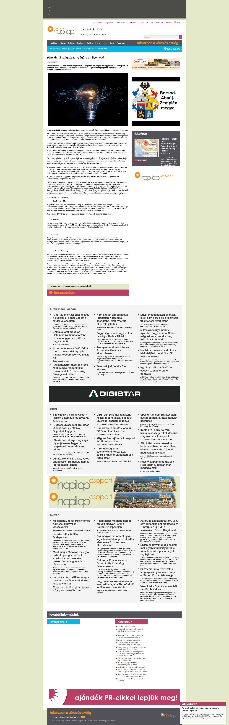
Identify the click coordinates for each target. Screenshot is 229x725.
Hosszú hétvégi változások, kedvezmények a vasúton (127, 664)
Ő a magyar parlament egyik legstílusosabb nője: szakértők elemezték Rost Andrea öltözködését (115, 541)
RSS (178, 23)
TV (152, 23)
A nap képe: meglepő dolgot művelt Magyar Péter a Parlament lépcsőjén (114, 523)
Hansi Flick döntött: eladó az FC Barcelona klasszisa (114, 430)
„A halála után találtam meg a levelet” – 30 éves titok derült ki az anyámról (71, 580)
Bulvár (97, 43)
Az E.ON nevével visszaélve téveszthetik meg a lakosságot (128, 643)
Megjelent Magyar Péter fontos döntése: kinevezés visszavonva (71, 523)
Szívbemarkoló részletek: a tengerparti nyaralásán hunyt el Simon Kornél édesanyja (158, 572)
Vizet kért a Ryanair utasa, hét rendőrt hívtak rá (158, 588)
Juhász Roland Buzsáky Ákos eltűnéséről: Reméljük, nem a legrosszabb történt (71, 461)
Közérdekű (132, 23)
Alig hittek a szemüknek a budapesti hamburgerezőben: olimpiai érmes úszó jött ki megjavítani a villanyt (158, 448)
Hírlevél (169, 23)
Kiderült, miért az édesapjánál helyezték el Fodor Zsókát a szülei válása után (71, 317)
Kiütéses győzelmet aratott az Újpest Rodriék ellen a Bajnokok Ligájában (71, 428)
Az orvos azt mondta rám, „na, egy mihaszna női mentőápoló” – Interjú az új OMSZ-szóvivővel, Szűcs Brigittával (159, 525)
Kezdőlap (53, 43)
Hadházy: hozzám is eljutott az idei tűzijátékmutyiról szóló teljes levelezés (159, 353)
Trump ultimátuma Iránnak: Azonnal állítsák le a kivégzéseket (113, 350)
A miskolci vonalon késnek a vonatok (131, 667)
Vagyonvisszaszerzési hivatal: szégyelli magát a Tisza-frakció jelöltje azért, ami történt (115, 584)
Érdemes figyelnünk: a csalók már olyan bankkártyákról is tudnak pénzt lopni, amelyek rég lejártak (158, 549)
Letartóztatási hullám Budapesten (66, 536)
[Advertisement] (97, 645)
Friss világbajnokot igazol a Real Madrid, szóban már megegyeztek (157, 464)
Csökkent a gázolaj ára (126, 626)
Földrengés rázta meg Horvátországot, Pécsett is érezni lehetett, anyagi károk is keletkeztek (169, 146)
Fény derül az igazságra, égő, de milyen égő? (90, 48)
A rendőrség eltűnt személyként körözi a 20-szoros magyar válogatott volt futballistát (115, 453)
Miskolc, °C (94, 29)
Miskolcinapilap (55, 48)
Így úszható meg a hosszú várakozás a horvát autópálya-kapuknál (132, 648)
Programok (108, 23)
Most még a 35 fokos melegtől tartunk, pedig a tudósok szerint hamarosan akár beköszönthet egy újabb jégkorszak (71, 558)
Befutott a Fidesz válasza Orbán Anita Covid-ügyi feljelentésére (112, 563)
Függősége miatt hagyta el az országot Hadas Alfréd (114, 335)
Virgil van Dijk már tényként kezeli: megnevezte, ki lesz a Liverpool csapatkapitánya (114, 417)
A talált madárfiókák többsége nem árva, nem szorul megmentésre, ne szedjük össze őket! (130, 653)
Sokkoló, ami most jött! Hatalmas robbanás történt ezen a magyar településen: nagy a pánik (69, 336)
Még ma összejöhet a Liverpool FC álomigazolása (116, 440)
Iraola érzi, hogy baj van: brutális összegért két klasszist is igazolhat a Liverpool (159, 433)
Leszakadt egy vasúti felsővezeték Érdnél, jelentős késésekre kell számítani (130, 631)
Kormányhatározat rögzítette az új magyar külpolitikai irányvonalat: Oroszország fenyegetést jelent (70, 369)
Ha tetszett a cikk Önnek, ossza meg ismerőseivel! (70, 286)
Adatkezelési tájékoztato (70, 717)
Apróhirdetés (97, 23)
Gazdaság (80, 43)
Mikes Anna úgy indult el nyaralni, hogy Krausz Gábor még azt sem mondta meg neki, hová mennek (158, 335)
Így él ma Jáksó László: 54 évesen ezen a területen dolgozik (156, 370)
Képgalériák (120, 23)
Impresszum (55, 717)
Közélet (62, 43)
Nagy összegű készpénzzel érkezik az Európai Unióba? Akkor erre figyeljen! (131, 675)
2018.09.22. (52, 62)
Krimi (105, 43)
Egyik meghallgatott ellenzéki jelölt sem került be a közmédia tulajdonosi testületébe (159, 317)
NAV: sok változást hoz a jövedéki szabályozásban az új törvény (130, 636)
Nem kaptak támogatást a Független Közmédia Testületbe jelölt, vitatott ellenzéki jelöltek (112, 319)
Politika (71, 43)
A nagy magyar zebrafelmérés (128, 640)
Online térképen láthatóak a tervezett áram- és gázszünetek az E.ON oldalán (132, 671)
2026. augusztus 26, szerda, (93, 34)
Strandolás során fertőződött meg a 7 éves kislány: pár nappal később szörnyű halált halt (71, 353)
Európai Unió (143, 23)
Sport (112, 43)
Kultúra (90, 43)
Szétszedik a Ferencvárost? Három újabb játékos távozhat (71, 416)
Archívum (159, 23)
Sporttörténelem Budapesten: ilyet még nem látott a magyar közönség (158, 417)
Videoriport (121, 43)
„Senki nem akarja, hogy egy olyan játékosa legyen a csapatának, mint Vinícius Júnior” (70, 445)
